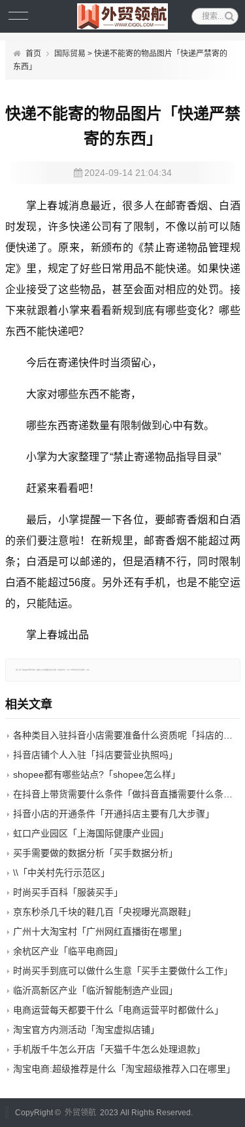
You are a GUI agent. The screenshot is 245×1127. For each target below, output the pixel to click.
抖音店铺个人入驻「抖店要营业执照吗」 (95, 755)
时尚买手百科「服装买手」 (68, 892)
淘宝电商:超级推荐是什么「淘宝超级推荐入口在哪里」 (124, 1069)
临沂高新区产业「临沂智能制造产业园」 (95, 990)
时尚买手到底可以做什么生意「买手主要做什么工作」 (123, 970)
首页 (33, 53)
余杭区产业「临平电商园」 (68, 951)
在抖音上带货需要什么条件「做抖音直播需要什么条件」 (127, 794)
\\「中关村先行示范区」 (61, 872)
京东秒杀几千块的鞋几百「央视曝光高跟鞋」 (104, 912)
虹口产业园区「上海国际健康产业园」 (91, 833)
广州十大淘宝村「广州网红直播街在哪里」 (100, 931)
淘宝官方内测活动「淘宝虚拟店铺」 (86, 1029)
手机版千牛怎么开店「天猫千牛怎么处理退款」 (109, 1049)
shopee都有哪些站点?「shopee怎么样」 (96, 774)
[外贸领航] (122, 16)
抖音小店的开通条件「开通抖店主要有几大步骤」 (113, 813)
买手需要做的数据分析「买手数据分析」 (95, 853)
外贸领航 (80, 1112)
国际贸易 (70, 53)
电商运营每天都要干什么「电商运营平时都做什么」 (118, 1010)
